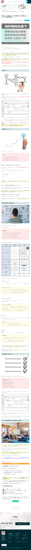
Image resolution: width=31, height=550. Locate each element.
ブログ (27, 20)
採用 (27, 1)
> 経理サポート (17, 535)
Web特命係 (9, 1)
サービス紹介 (17, 533)
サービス (13, 1)
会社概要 (10, 541)
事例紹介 (16, 1)
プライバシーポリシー (19, 541)
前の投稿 (13, 508)
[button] (15, 501)
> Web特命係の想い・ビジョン (12, 534)
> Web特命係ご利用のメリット (12, 535)
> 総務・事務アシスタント (25, 534)
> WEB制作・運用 (24, 535)
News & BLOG (23, 1)
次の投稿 (18, 508)
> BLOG (23, 539)
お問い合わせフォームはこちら (22, 523)
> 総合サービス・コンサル (18, 534)
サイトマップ (24, 541)
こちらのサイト (4, 349)
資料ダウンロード (19, 1)
